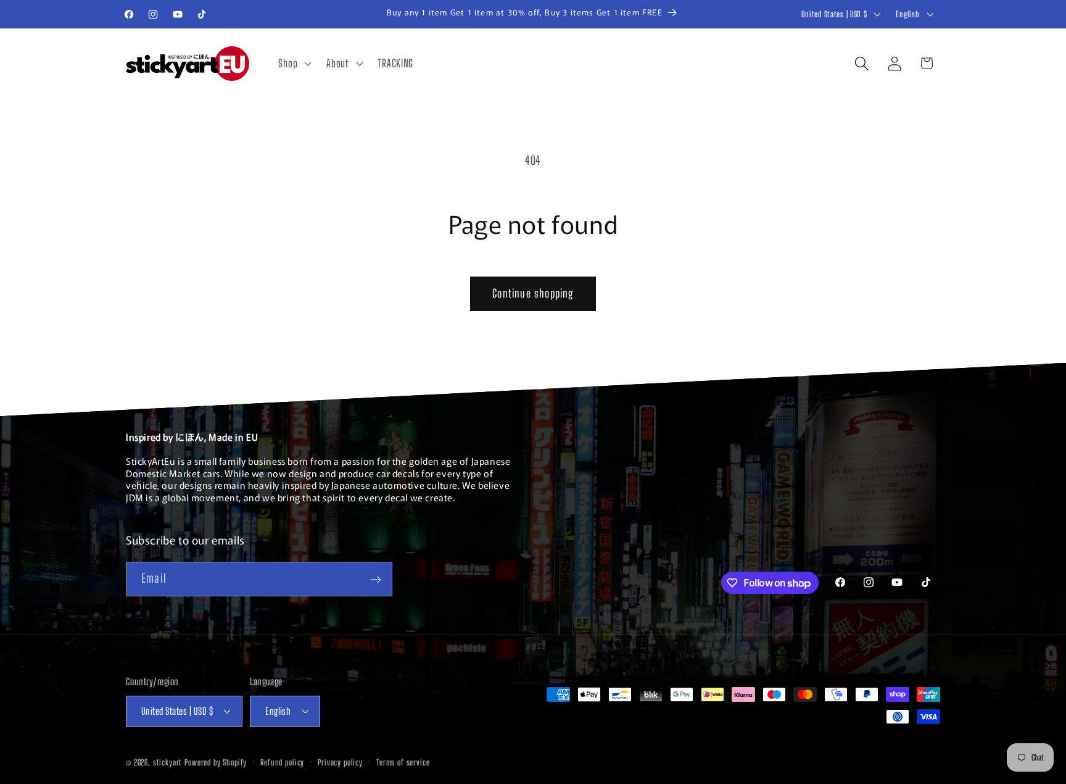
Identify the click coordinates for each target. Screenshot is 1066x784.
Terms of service (402, 762)
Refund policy (282, 762)
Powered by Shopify (215, 762)
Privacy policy (340, 762)
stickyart (168, 762)
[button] (294, 63)
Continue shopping (532, 293)
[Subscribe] (375, 579)
